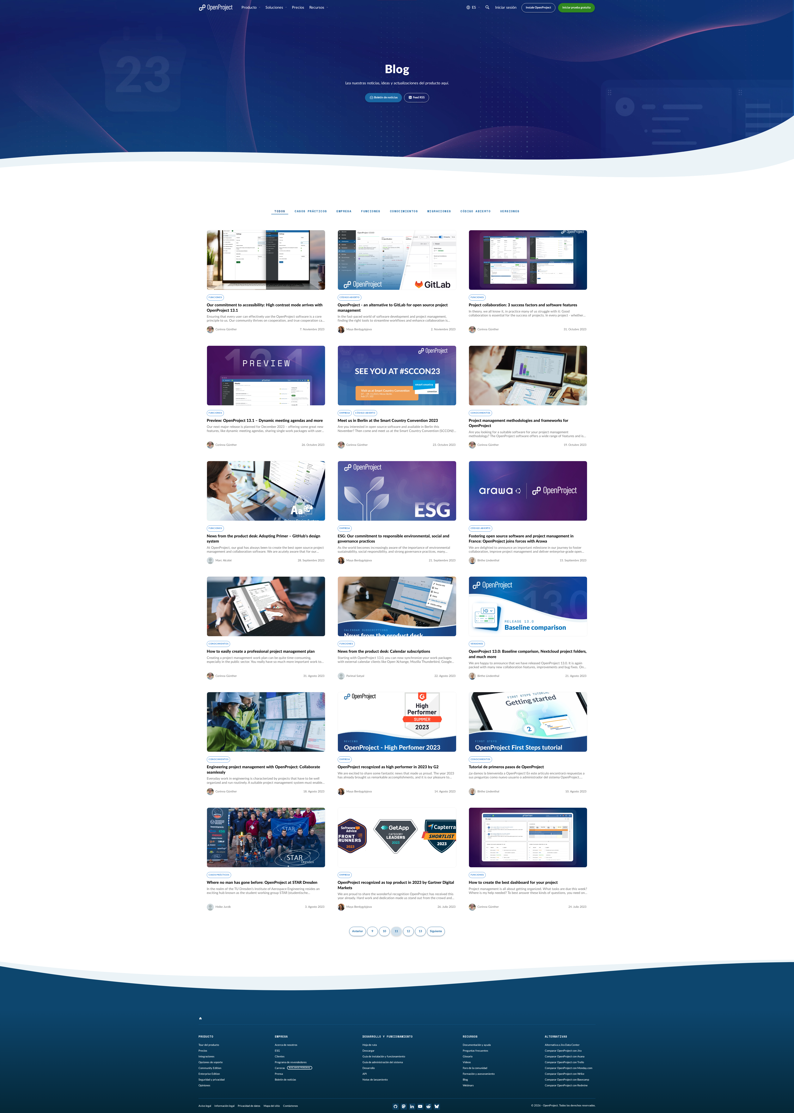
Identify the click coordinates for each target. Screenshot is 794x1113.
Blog (465, 1079)
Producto (250, 8)
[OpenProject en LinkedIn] (412, 1106)
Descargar (368, 1051)
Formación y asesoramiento (479, 1074)
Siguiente (436, 931)
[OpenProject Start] (215, 7)
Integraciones (206, 1056)
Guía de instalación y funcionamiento (383, 1056)
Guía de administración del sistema (382, 1062)
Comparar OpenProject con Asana (564, 1056)
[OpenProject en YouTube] (420, 1106)
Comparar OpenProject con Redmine (566, 1085)
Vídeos (467, 1062)
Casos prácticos (311, 211)
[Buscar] (487, 7)
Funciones (370, 211)
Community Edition (209, 1068)
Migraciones (439, 211)
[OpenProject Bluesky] (437, 1106)
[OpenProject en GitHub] (395, 1106)
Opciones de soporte (210, 1062)
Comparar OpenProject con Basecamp (567, 1079)
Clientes (280, 1056)
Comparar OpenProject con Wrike (564, 1074)
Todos (279, 211)
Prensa (279, 1074)
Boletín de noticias (385, 97)
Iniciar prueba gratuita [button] (576, 7)
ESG (277, 1051)
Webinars (468, 1085)
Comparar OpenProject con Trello (564, 1062)
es (474, 8)
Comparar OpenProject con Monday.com (568, 1068)
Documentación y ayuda (477, 1045)
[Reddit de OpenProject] (429, 1106)
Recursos (317, 8)
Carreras (280, 1068)
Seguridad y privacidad (211, 1079)
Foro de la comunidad (475, 1068)
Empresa (344, 211)
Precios (202, 1051)
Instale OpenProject (538, 7)
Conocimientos (404, 211)
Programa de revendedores (291, 1062)
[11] (200, 1018)
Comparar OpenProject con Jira (563, 1051)
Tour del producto (208, 1045)
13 (420, 931)
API (364, 1074)
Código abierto (475, 211)
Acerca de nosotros (286, 1045)
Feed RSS (418, 97)
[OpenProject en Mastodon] (404, 1106)
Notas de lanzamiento (375, 1079)
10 (384, 931)
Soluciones (274, 8)
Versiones (510, 211)
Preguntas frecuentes (475, 1051)
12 (408, 931)
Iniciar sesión (506, 8)
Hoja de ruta (369, 1045)
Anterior (357, 931)
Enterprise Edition (209, 1074)
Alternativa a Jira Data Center (562, 1045)
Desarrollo (368, 1068)
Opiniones (204, 1085)
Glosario (467, 1056)
